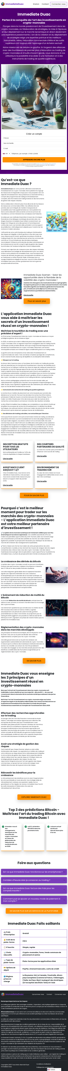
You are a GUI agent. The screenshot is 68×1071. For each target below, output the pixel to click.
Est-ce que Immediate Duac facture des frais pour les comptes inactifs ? (28, 889)
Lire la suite (28, 295)
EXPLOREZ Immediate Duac (34, 797)
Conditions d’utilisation (43, 1064)
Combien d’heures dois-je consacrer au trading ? (26, 880)
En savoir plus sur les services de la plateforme (34, 911)
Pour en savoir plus (37, 301)
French (52, 1069)
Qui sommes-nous (38, 994)
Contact (45, 4)
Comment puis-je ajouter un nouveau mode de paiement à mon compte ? (31, 899)
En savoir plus (34, 660)
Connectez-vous (59, 4)
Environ (36, 4)
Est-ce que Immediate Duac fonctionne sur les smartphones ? (32, 872)
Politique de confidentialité (45, 1067)
